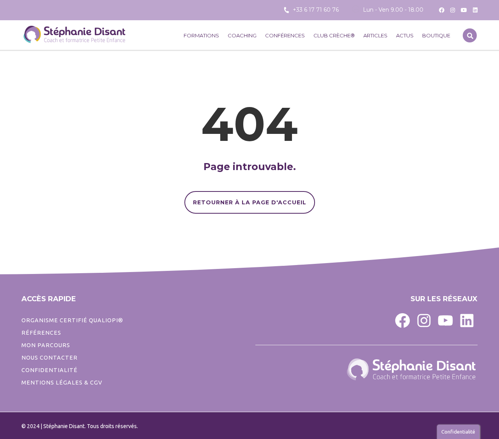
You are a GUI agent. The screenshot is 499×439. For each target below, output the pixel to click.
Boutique (436, 35)
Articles (375, 35)
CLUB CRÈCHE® (334, 35)
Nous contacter (49, 358)
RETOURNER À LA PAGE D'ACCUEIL (249, 202)
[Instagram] (424, 320)
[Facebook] (402, 320)
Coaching (242, 35)
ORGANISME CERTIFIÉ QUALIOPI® (72, 320)
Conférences (285, 35)
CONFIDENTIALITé (49, 370)
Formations (201, 35)
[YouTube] (445, 320)
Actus (405, 35)
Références (41, 333)
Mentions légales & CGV (61, 382)
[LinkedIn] (467, 320)
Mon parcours (45, 345)
